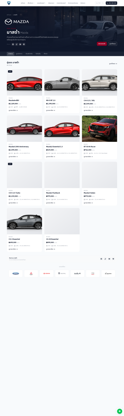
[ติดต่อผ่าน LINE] (119, 411)
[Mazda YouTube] (20, 44)
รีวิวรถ (45, 54)
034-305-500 (112, 3)
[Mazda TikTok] (16, 44)
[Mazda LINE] (23, 44)
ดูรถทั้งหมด (112, 44)
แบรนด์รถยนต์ (40, 3)
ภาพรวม (10, 54)
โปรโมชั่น (38, 54)
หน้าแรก (9, 15)
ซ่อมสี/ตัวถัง (29, 54)
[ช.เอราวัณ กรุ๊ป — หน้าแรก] (9, 3)
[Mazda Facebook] (13, 44)
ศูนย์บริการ (19, 54)
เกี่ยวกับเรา (30, 3)
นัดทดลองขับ (101, 44)
